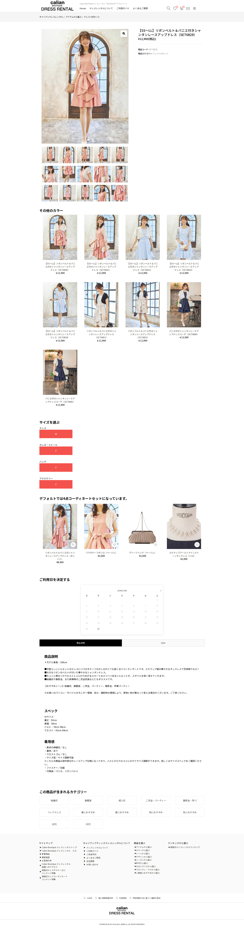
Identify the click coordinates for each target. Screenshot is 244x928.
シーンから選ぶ (143, 853)
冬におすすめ (190, 812)
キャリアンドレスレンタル (51, 16)
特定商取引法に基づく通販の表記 (146, 898)
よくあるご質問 (140, 8)
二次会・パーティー (156, 800)
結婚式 (54, 800)
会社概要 (90, 861)
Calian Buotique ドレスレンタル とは (59, 850)
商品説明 (81, 642)
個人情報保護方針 (105, 898)
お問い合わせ (92, 864)
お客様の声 (47, 860)
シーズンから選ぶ (144, 859)
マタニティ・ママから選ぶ (148, 869)
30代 (88, 824)
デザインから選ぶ (144, 856)
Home (83, 8)
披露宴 (88, 800)
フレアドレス (54, 812)
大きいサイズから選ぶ (146, 866)
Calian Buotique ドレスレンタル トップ (59, 847)
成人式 (122, 800)
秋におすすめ (156, 812)
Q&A (163, 642)
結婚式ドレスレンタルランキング (185, 847)
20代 (54, 824)
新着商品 (46, 853)
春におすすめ (88, 812)
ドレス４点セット (92, 16)
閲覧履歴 (46, 857)
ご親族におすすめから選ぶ (148, 872)
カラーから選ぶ (143, 850)
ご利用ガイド (122, 8)
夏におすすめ (122, 812)
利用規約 (123, 898)
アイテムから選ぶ (73, 16)
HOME (89, 898)
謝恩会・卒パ (190, 800)
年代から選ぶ (142, 863)
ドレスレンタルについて (101, 8)
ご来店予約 (91, 854)
